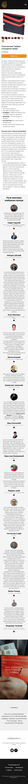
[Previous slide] (4, 24)
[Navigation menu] (26, 4)
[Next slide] (24, 24)
